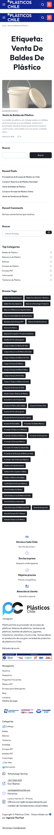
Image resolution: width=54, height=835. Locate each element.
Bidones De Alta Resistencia (37, 322)
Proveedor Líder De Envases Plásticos (16, 460)
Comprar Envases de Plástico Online (17, 191)
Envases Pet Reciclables (12, 424)
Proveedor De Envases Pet (38, 436)
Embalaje (6, 745)
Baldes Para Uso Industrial (12, 304)
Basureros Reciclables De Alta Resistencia (18, 316)
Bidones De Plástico (10, 328)
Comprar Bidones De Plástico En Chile (16, 358)
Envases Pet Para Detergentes (14, 412)
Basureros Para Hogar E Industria (37, 304)
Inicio (4, 26)
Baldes (5, 731)
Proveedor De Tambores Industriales (16, 448)
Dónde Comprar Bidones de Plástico (16, 394)
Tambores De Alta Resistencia (14, 466)
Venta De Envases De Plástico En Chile (16, 508)
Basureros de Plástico (11, 257)
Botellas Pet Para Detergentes (14, 340)
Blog (4, 693)
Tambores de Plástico (11, 280)
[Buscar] (49, 232)
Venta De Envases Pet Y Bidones (14, 514)
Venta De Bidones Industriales (14, 502)
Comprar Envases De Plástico (13, 364)
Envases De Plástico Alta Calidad (14, 406)
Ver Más (8, 762)
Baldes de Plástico (10, 111)
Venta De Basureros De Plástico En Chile (17, 496)
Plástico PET (7, 684)
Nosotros (6, 671)
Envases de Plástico (10, 266)
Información (7, 275)
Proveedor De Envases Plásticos (14, 442)
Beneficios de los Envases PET (14, 322)
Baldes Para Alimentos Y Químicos (37, 298)
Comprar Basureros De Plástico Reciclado (18, 352)
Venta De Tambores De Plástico (14, 520)
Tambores (6, 740)
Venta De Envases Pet (41, 508)
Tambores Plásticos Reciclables (14, 478)
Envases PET (7, 271)
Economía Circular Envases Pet (14, 400)
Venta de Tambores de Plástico (15, 196)
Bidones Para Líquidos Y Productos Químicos (19, 334)
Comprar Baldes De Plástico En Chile (16, 346)
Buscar (6, 147)
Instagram (7, 618)
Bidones (5, 262)
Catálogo (10, 726)
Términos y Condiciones (14, 827)
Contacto (6, 697)
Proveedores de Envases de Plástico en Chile (21, 177)
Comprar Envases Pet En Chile (14, 376)
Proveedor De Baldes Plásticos (34, 424)
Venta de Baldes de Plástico (18, 115)
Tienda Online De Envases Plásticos (15, 484)
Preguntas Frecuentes (11, 680)
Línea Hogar (7, 758)
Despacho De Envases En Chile (14, 388)
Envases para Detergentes (13, 689)
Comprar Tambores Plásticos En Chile (16, 382)
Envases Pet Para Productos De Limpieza (17, 418)
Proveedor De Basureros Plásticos (15, 430)
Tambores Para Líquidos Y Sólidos (15, 472)
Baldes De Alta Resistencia (13, 298)
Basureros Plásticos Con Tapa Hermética (17, 310)
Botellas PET (7, 753)
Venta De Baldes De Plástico (13, 490)
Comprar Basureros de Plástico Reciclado (20, 182)
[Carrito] (49, 17)
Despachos (7, 675)
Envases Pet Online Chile (38, 406)
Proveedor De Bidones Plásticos (14, 436)
